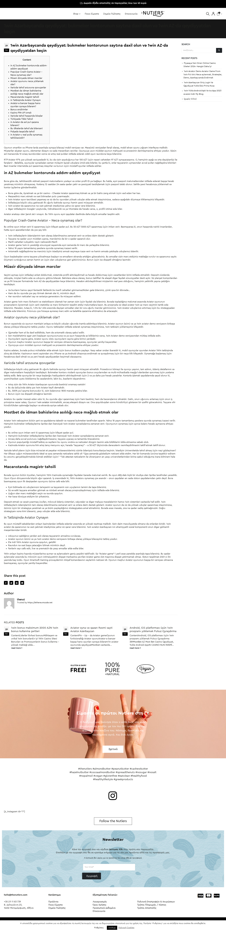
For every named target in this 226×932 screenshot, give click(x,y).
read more (16, 648)
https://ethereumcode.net (40, 603)
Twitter (11, 583)
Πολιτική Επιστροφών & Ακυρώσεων (156, 902)
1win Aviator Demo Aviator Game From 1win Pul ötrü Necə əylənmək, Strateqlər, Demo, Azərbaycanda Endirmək (202, 74)
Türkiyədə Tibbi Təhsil (21, 119)
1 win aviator (43, 402)
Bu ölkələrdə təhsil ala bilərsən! (26, 128)
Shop (75, 14)
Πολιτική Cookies (126, 928)
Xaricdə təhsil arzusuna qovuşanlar (28, 87)
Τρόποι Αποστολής (146, 908)
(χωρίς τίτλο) (190, 99)
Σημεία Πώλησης (112, 14)
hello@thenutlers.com (15, 895)
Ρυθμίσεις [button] (99, 928)
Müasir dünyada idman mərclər (26, 78)
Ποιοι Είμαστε (92, 14)
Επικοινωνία (131, 14)
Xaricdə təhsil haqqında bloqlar (26, 116)
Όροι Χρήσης (99, 905)
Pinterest (17, 583)
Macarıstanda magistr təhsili (24, 97)
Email (22, 583)
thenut (21, 599)
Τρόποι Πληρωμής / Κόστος (151, 905)
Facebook (6, 583)
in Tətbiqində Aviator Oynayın (25, 100)
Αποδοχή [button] (112, 928)
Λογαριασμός (100, 902)
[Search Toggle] (208, 14)
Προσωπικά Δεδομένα (104, 908)
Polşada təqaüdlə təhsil (22, 131)
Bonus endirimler (19, 109)
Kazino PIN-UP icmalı (20, 113)
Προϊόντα (53, 902)
